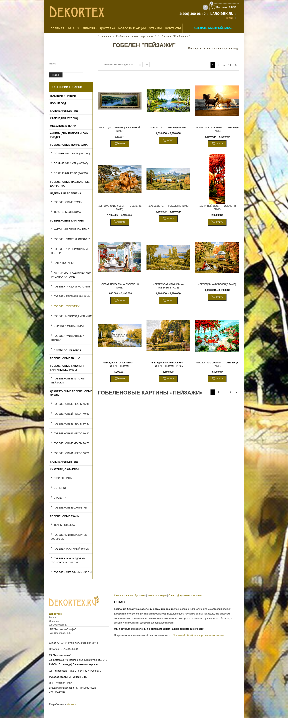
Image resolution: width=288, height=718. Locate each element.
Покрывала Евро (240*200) (71, 173)
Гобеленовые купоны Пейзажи (67, 380)
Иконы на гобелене (67, 349)
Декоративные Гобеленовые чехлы (71, 393)
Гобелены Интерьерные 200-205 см (69, 536)
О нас (171, 595)
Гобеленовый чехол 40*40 (71, 413)
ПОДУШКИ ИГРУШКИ (63, 95)
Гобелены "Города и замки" (73, 316)
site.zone (71, 704)
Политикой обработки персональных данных (198, 635)
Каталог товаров (81, 28)
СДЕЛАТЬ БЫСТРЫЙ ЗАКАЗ (213, 28)
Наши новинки (64, 262)
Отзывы (155, 28)
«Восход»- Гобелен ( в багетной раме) (119, 129)
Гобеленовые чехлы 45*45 (71, 403)
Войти (229, 17)
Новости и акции (157, 595)
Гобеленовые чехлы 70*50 (71, 443)
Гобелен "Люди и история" (72, 286)
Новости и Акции (132, 28)
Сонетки (60, 487)
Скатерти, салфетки (64, 469)
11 (229, 65)
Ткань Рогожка (64, 525)
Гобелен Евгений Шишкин (72, 296)
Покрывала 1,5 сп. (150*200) (72, 153)
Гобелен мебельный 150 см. (73, 572)
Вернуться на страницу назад (213, 48)
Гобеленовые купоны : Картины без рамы (67, 368)
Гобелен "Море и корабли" (72, 239)
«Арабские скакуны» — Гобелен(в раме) (217, 129)
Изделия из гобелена (65, 193)
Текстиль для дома (67, 212)
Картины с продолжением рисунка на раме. (71, 274)
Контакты (173, 28)
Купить (121, 143)
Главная (57, 28)
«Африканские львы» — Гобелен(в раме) (120, 207)
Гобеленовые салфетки (70, 507)
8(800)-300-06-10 (193, 13)
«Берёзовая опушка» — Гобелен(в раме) (168, 285)
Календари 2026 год (64, 111)
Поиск (52, 63)
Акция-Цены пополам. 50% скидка (69, 135)
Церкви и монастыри (69, 326)
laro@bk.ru (221, 13)
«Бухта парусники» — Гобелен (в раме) (217, 364)
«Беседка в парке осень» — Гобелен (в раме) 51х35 (168, 364)
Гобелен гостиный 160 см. (72, 548)
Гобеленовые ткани (65, 516)
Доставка (107, 28)
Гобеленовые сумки (68, 202)
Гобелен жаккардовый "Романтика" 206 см (68, 560)
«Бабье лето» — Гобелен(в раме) (168, 205)
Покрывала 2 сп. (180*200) (71, 163)
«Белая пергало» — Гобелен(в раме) (119, 285)
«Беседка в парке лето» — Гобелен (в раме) (119, 364)
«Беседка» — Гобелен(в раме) (217, 284)
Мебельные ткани (63, 126)
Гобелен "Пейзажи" (67, 306)
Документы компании (189, 595)
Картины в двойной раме (71, 229)
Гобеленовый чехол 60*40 (71, 433)
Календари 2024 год (64, 462)
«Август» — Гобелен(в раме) (168, 127)
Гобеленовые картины (134, 36)
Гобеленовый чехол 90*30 (71, 453)
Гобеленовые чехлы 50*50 (71, 423)
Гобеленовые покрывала (69, 145)
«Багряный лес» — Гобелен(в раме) (217, 207)
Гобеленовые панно (65, 358)
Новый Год (58, 103)
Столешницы (63, 478)
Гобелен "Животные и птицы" (67, 337)
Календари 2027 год (64, 118)
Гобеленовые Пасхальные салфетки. (70, 184)
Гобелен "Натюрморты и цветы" (69, 251)
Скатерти (60, 497)
